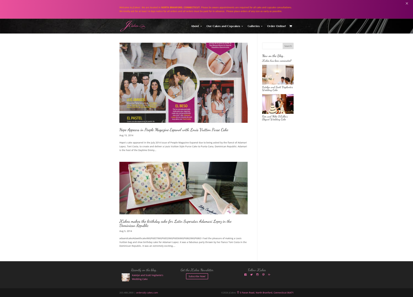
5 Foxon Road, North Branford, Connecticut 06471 (265, 292)
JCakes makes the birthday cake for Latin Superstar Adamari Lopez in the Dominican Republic (175, 223)
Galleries (254, 26)
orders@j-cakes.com (147, 292)
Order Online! (276, 26)
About (195, 26)
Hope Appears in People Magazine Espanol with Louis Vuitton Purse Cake (173, 129)
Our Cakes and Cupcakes (223, 26)
